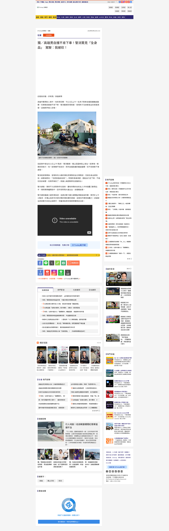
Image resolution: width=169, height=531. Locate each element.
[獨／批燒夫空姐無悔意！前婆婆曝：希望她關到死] (76, 454)
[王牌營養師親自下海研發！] (109, 441)
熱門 (46, 17)
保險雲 (123, 11)
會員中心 (63, 2)
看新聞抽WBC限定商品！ (121, 391)
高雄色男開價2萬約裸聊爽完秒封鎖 (50, 388)
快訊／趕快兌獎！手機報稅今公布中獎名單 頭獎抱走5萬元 (118, 190)
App (46, 2)
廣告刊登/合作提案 (111, 455)
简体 (38, 2)
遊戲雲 (130, 11)
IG (124, 2)
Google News (131, 2)
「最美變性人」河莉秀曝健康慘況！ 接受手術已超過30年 (118, 228)
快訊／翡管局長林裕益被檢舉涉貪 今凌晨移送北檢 (59, 315)
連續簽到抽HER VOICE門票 (121, 381)
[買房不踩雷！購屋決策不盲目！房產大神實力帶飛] (109, 426)
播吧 (50, 17)
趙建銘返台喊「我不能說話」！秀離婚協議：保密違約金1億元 (126, 339)
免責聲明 (116, 460)
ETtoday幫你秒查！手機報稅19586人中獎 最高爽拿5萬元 (118, 184)
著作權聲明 (109, 460)
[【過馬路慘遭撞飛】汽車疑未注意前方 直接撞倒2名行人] (63, 358)
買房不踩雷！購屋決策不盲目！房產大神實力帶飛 (122, 425)
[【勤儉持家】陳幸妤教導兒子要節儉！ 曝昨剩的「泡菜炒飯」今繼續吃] (52, 358)
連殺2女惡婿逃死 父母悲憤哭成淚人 (85, 388)
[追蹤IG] (54, 273)
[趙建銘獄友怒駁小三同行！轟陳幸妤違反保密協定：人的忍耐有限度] (113, 291)
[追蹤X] (68, 273)
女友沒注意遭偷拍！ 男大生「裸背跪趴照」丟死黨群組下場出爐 (63, 323)
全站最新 (92, 289)
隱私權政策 (121, 457)
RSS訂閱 (108, 463)
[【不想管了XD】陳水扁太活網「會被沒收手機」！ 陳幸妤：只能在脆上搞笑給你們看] (85, 358)
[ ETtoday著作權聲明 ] (71, 279)
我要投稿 (108, 452)
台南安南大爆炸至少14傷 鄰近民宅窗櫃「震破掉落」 (62, 304)
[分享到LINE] (45, 263)
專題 (54, 17)
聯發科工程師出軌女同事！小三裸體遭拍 (84, 408)
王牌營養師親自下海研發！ (121, 438)
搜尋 (117, 2)
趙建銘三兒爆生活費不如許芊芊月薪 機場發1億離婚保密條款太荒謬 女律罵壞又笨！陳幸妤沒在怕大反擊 (126, 323)
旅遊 (71, 17)
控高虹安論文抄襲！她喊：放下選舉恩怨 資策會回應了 (61, 464)
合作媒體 (127, 455)
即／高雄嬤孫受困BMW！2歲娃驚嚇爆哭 (92, 464)
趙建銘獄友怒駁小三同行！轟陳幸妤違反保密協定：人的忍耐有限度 (126, 292)
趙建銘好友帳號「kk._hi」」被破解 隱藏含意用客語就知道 (119, 243)
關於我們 (120, 452)
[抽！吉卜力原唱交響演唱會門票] (109, 360)
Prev (99, 255)
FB (120, 2)
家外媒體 (69, 2)
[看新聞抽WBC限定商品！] (109, 394)
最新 (37, 17)
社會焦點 (49, 35)
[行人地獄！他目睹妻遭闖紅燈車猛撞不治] (51, 431)
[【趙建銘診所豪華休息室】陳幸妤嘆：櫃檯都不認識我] (74, 358)
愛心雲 (130, 7)
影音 (60, 481)
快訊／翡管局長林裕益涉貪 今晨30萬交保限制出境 (59, 300)
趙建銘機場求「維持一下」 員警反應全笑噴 (118, 254)
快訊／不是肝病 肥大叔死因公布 (118, 195)
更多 (128, 259)
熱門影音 (61, 289)
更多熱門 (95, 411)
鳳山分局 (51, 481)
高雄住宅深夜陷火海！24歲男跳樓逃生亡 (52, 384)
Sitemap (114, 457)
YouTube (122, 2)
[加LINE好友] (61, 273)
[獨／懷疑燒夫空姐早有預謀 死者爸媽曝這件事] (45, 454)
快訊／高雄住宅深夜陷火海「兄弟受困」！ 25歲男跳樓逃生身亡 (63, 331)
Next (96, 255)
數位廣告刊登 (77, 2)
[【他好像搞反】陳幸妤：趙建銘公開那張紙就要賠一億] (42, 358)
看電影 (111, 7)
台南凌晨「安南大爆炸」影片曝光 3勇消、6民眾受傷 (62, 308)
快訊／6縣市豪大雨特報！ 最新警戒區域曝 (62, 255)
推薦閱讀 (45, 290)
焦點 (41, 17)
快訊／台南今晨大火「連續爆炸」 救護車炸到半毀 (118, 248)
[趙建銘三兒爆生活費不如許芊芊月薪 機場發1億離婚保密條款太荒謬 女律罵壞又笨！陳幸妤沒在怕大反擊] (113, 319)
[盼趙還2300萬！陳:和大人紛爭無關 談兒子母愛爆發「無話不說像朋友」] (113, 305)
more (99, 343)
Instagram (113, 471)
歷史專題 (57, 2)
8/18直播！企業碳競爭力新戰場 (122, 370)
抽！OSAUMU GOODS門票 (121, 413)
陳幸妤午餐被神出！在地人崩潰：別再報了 (118, 237)
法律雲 (123, 7)
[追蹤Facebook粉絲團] (40, 273)
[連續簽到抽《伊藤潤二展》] (109, 405)
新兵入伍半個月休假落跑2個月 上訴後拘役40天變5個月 (61, 296)
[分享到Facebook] (40, 263)
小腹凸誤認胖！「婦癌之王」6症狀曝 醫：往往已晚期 (119, 204)
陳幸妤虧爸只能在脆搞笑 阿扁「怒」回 (86, 396)
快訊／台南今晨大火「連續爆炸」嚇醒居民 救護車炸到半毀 (64, 312)
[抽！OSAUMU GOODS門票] (109, 415)
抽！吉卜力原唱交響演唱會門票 (122, 358)
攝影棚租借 (85, 2)
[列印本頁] (63, 263)
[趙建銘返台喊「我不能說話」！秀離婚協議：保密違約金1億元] (113, 338)
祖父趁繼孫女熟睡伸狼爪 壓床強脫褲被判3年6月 (58, 327)
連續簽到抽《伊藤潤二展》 (121, 402)
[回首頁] (42, 7)
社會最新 (76, 289)
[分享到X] (51, 263)
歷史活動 (51, 2)
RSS (126, 2)
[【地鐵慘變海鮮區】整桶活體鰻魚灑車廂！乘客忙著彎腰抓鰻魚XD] (95, 358)
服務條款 (128, 457)
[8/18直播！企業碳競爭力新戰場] (109, 373)
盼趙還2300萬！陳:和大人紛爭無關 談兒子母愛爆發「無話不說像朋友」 (126, 306)
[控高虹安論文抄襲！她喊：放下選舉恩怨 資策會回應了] (60, 454)
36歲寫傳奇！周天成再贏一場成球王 (119, 224)
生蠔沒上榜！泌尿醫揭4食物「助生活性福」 (119, 219)
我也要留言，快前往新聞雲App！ (69, 522)
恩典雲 (117, 11)
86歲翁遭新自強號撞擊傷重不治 (49, 404)
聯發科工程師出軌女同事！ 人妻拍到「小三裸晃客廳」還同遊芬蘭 (64, 319)
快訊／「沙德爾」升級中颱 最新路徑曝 (118, 210)
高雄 (41, 481)
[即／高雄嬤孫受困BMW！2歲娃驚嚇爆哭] (92, 454)
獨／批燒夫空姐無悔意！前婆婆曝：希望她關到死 (76, 464)
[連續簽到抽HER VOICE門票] (109, 383)
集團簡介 (127, 452)
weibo (129, 2)
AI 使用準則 (123, 460)
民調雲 (117, 7)
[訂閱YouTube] (47, 273)
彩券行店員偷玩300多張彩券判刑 (49, 392)
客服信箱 (108, 457)
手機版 (42, 2)
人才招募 (114, 452)
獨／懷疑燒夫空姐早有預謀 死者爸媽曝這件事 (45, 464)
